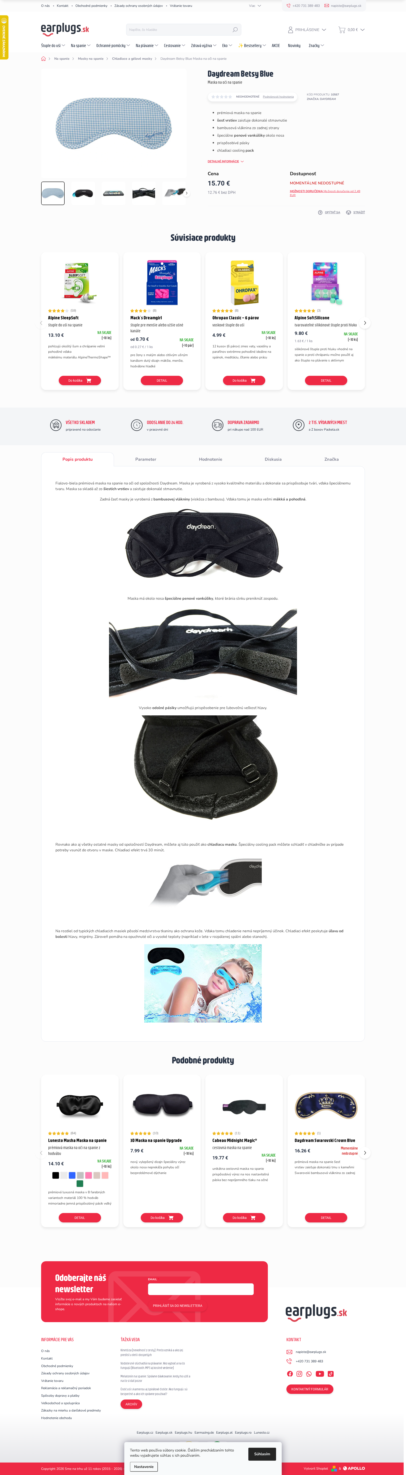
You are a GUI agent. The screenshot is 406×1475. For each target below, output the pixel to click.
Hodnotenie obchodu (56, 1418)
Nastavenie (144, 1466)
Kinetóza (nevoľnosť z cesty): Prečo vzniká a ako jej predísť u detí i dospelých (152, 1352)
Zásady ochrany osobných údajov (138, 6)
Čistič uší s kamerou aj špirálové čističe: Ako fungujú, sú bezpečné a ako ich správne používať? (154, 1391)
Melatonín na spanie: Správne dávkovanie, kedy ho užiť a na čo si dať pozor (155, 1378)
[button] (365, 323)
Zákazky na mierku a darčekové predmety (71, 1410)
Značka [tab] (331, 459)
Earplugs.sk (164, 1432)
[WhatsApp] (308, 1373)
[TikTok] (330, 1373)
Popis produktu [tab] (77, 459)
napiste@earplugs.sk (311, 1352)
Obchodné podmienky (91, 6)
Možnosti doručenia (325, 193)
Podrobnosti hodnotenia (278, 97)
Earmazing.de (204, 1432)
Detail (162, 380)
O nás (45, 6)
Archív (131, 1404)
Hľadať (235, 30)
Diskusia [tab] (273, 459)
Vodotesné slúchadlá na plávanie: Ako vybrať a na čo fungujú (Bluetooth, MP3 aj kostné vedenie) (153, 1365)
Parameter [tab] (145, 459)
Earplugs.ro (243, 1432)
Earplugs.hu (183, 1432)
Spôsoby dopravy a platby (60, 1395)
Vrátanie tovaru (181, 6)
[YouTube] (320, 1373)
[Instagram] (299, 1373)
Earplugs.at (224, 1432)
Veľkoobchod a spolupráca (60, 1403)
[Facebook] (289, 1373)
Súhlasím (262, 1454)
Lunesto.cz (261, 1432)
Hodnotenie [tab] (210, 459)
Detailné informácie (223, 161)
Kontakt (62, 6)
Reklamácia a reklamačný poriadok (66, 1388)
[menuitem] (53, 45)
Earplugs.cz (145, 1432)
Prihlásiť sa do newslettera (177, 1306)
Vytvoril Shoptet (316, 1468)
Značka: (321, 99)
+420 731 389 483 (309, 1361)
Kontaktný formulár (309, 1389)
